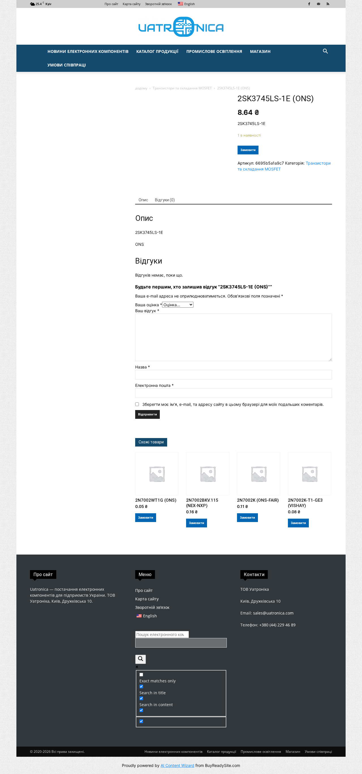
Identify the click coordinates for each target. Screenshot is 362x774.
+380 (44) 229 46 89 (277, 625)
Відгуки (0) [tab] (165, 200)
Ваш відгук (147, 310)
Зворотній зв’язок (158, 4)
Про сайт (111, 4)
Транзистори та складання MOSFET (182, 88)
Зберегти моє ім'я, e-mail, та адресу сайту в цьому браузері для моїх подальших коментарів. (233, 404)
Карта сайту (132, 4)
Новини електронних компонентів (88, 51)
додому (141, 88)
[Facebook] (309, 4)
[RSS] (328, 4)
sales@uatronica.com (273, 613)
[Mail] (318, 4)
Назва (142, 367)
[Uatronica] (181, 27)
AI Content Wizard (177, 765)
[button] (325, 52)
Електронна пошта (154, 385)
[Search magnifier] (140, 659)
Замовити (248, 150)
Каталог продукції (157, 51)
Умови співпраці (67, 65)
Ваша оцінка (148, 304)
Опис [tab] (143, 200)
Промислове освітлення (214, 51)
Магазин (260, 51)
